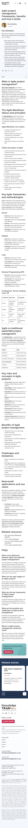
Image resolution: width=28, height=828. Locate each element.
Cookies (4, 742)
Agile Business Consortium (8, 521)
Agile (3, 96)
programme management (15, 780)
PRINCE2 (22, 779)
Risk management (6, 361)
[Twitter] (12, 713)
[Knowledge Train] (5, 3)
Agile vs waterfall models (15, 545)
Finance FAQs (5, 737)
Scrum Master (21, 219)
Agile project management (8, 87)
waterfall (4, 566)
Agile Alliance (19, 521)
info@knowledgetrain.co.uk (11, 753)
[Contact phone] (15, 3)
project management (7, 207)
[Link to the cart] (18, 3)
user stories (13, 282)
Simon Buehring (12, 24)
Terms (3, 746)
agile (25, 779)
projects (9, 164)
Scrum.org (4, 523)
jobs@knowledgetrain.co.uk (11, 759)
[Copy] (12, 71)
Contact (4, 740)
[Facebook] (9, 71)
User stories (8, 391)
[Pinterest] (9, 713)
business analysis (5, 780)
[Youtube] (6, 713)
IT (5, 504)
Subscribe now (8, 652)
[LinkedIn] (3, 713)
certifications (5, 526)
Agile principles (6, 99)
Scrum (20, 207)
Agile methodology (14, 539)
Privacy (3, 744)
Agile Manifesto (8, 116)
